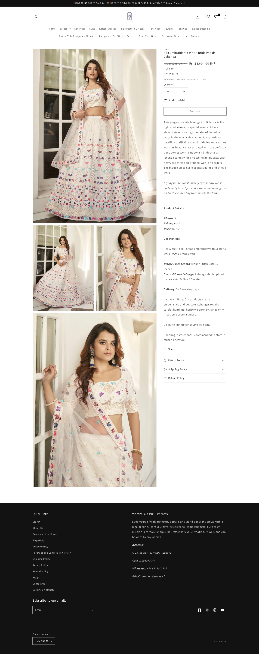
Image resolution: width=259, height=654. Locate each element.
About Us (38, 528)
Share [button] (171, 349)
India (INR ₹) (41, 641)
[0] (216, 17)
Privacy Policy (40, 546)
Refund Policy (40, 571)
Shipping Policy (41, 558)
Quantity (168, 84)
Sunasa (223, 641)
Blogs (36, 577)
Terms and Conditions (45, 534)
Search (36, 521)
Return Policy (40, 565)
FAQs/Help (38, 540)
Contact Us (39, 583)
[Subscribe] (92, 610)
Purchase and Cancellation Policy (52, 552)
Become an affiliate (43, 589)
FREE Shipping (171, 73)
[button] (36, 17)
